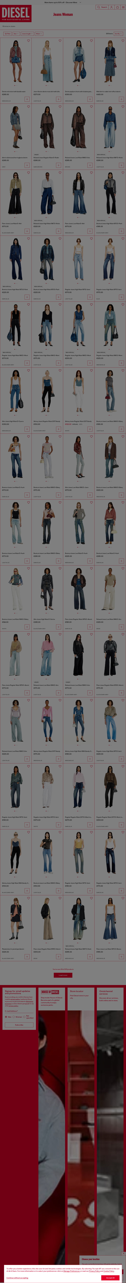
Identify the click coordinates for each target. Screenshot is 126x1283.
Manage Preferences (71, 1271)
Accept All (110, 1278)
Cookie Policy (108, 1271)
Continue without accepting (17, 1278)
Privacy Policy (94, 1271)
